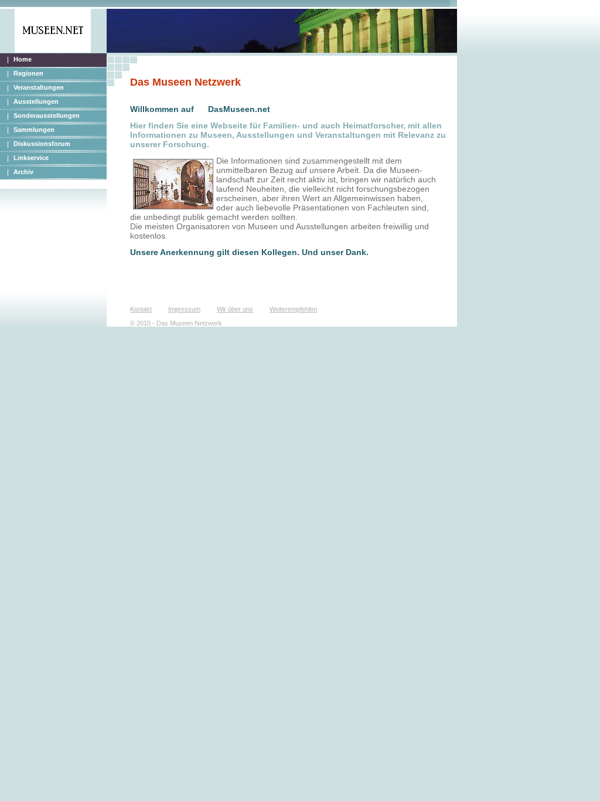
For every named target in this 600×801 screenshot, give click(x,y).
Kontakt (141, 309)
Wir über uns (235, 309)
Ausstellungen (36, 101)
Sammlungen (33, 129)
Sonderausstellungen (46, 115)
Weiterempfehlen (293, 309)
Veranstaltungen (38, 87)
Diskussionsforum (41, 143)
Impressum (184, 309)
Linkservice (31, 157)
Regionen (28, 73)
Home (22, 59)
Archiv (23, 171)
